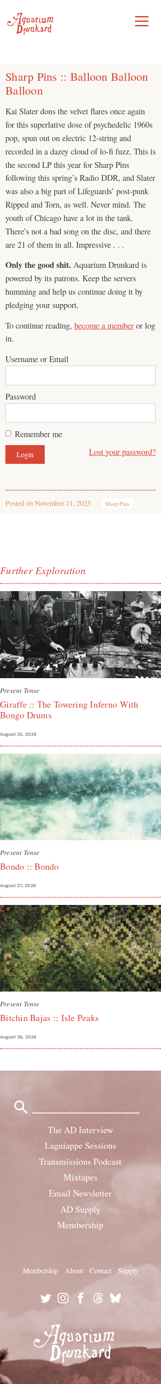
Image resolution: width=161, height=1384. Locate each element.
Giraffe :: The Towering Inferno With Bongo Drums (69, 709)
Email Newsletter (80, 1193)
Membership (80, 1225)
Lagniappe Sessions (80, 1145)
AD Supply (80, 1209)
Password (20, 396)
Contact (100, 1270)
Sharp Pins (117, 504)
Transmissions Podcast (80, 1161)
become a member (104, 325)
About (74, 1270)
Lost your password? (122, 451)
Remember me (38, 433)
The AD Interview (80, 1130)
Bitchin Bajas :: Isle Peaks (49, 1018)
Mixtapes (80, 1177)
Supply (128, 1270)
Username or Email (36, 358)
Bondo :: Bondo (29, 866)
